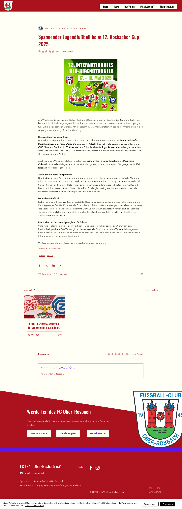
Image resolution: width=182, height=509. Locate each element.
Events (50, 255)
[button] (129, 6)
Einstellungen (150, 504)
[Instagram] (97, 467)
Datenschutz (155, 491)
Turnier (41, 248)
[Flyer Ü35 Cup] (44, 306)
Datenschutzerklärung (34, 505)
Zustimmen (168, 504)
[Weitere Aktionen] (141, 28)
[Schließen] (178, 504)
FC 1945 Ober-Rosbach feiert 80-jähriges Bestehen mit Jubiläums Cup (43, 325)
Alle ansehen (152, 290)
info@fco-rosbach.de (34, 473)
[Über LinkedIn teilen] (53, 265)
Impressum (154, 487)
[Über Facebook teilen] (39, 265)
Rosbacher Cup (53, 248)
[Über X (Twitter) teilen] (46, 265)
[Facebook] (90, 467)
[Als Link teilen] (60, 265)
